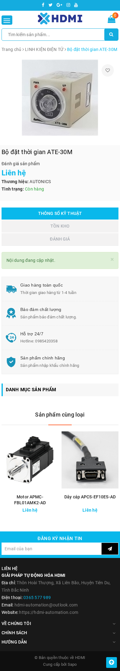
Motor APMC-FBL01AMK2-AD (30, 499)
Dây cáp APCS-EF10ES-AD (90, 496)
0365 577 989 (37, 597)
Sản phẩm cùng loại (60, 414)
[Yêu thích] (108, 70)
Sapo (72, 664)
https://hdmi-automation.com (48, 612)
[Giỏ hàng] (111, 20)
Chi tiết (46, 509)
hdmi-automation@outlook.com (46, 604)
